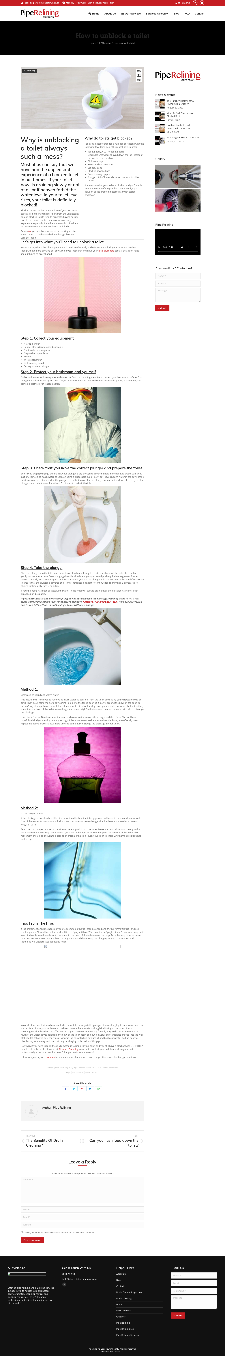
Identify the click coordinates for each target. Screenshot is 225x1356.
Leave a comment (109, 1067)
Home (119, 1304)
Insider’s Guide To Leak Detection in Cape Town (179, 127)
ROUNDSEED (118, 1351)
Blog (118, 1280)
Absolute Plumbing (69, 1049)
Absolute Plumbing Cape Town (100, 601)
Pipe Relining (123, 1322)
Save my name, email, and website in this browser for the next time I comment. (59, 1232)
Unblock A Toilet (91, 1072)
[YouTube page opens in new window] (202, 2)
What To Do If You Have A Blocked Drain (180, 115)
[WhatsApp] (98, 1088)
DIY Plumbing (29, 71)
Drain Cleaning (124, 1298)
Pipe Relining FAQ (125, 1328)
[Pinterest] (82, 1088)
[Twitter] (74, 1088)
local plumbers (106, 250)
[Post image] (160, 103)
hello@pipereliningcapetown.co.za (41, 2)
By (78, 1067)
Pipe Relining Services (127, 1335)
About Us (121, 1273)
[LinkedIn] (90, 1088)
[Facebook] (65, 1088)
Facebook (50, 1056)
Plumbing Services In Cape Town (183, 137)
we (29, 231)
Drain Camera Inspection (129, 1292)
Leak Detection (123, 1310)
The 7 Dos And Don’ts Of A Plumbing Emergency (180, 102)
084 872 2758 (184, 2)
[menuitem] (93, 13)
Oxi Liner (121, 1316)
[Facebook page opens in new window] (195, 2)
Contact (120, 1286)
